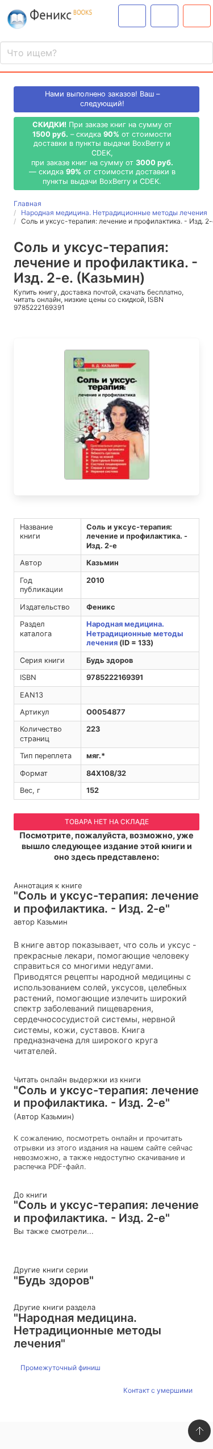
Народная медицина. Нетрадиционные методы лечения (134, 633)
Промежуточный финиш (60, 1367)
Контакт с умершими (158, 1390)
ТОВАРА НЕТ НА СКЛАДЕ (107, 821)
